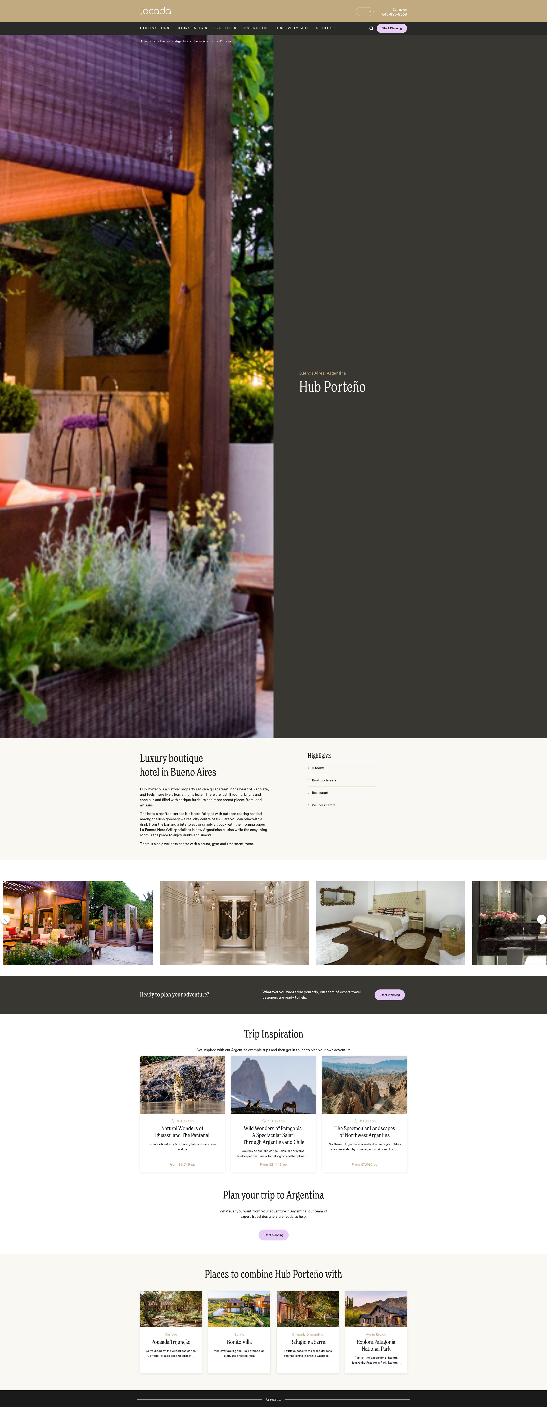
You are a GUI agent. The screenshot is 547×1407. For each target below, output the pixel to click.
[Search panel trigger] (371, 28)
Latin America (161, 41)
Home (144, 41)
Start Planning (392, 28)
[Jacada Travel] (155, 13)
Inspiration (255, 28)
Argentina (181, 41)
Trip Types (225, 28)
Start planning (274, 1235)
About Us (325, 28)
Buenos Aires (201, 41)
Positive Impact (292, 28)
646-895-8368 (394, 14)
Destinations (154, 28)
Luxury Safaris (191, 28)
